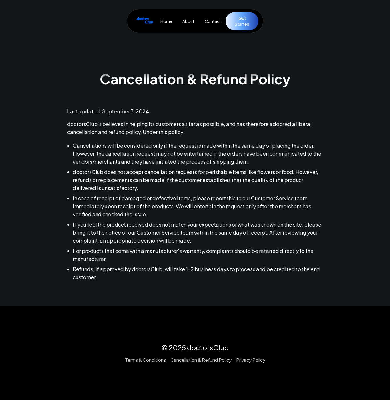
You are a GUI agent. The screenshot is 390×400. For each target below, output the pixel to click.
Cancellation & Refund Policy (201, 360)
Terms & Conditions (145, 360)
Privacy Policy (250, 360)
